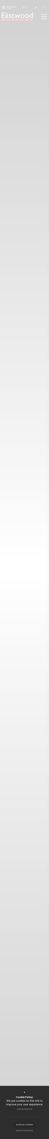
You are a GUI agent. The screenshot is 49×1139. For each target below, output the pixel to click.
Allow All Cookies (24, 1124)
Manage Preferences (24, 1131)
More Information (24, 1109)
